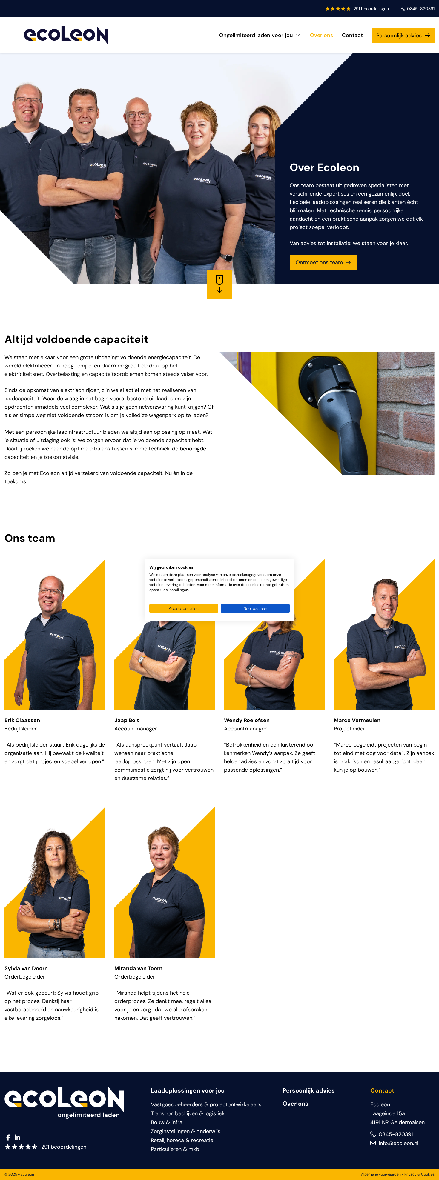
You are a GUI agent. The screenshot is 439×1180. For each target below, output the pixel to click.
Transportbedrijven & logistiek (188, 1113)
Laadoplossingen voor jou (188, 1090)
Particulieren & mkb (175, 1149)
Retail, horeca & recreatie (182, 1140)
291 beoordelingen (371, 8)
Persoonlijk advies (399, 35)
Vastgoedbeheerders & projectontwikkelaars (206, 1104)
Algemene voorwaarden (381, 1174)
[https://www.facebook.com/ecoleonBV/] (8, 1137)
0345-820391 (421, 8)
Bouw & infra (166, 1122)
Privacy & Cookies (419, 1174)
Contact (352, 35)
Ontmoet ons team (319, 262)
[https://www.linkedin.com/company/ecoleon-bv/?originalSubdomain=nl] (17, 1137)
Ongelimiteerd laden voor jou (256, 35)
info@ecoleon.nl (397, 1143)
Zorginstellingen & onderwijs (185, 1131)
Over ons (321, 35)
